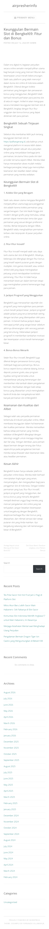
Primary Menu (26, 17)
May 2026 (8, 710)
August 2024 (10, 840)
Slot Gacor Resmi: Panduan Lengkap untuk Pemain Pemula (35, 548)
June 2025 (8, 778)
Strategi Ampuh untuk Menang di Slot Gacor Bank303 (11, 548)
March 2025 (9, 797)
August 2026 (10, 692)
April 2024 (8, 864)
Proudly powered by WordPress (24, 920)
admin (33, 43)
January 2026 (10, 735)
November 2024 (11, 821)
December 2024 (11, 815)
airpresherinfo (24, 5)
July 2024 (8, 846)
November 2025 (11, 747)
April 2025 (8, 790)
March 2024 (9, 870)
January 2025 (10, 809)
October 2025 (10, 754)
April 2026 (8, 717)
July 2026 (8, 698)
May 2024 (8, 858)
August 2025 (10, 766)
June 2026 (8, 704)
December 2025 (11, 741)
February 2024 (10, 877)
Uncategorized (10, 902)
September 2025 (11, 760)
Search (7, 563)
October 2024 (10, 827)
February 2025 (10, 803)
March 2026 (9, 723)
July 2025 (8, 772)
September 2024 (11, 834)
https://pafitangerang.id (14, 141)
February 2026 (10, 729)
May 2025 (8, 784)
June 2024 (8, 852)
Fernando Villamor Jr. (34, 923)
